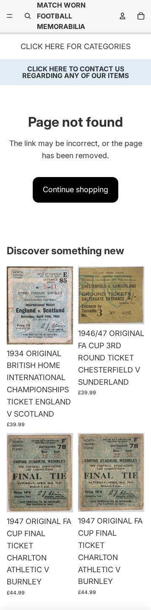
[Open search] (27, 16)
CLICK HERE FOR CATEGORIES (75, 46)
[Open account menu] (122, 16)
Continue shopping (75, 189)
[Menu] (9, 16)
